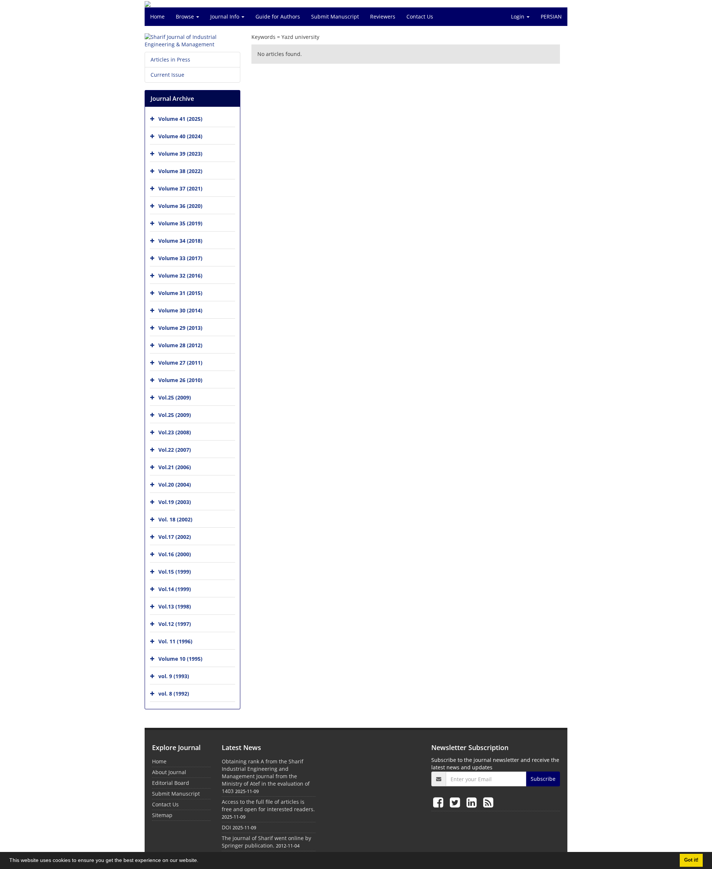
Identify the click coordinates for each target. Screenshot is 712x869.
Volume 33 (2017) (180, 258)
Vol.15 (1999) (174, 571)
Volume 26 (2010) (180, 380)
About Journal (169, 772)
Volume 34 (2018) (180, 240)
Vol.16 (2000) (174, 554)
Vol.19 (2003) (174, 501)
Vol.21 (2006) (174, 467)
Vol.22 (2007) (174, 449)
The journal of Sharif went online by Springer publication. (266, 842)
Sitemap (162, 815)
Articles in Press (170, 59)
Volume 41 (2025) (180, 118)
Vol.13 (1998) (174, 606)
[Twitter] (456, 802)
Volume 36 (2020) (180, 205)
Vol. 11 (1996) (175, 641)
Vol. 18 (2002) (175, 519)
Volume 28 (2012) (180, 345)
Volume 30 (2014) (180, 310)
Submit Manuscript (335, 16)
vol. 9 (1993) (173, 676)
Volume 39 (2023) (180, 153)
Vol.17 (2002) (174, 536)
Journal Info (225, 16)
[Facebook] (439, 802)
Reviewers (382, 16)
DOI (226, 827)
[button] (201, 861)
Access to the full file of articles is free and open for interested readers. (268, 805)
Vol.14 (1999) (174, 589)
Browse (185, 16)
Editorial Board (170, 782)
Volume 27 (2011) (180, 362)
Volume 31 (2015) (180, 292)
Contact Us (419, 16)
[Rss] (488, 802)
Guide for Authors (278, 16)
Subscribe (543, 778)
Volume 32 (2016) (180, 275)
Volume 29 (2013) (180, 327)
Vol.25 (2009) (174, 397)
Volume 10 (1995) (180, 658)
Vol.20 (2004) (174, 484)
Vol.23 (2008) (174, 432)
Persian (551, 16)
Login (518, 16)
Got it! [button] (691, 860)
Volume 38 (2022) (180, 171)
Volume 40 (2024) (180, 136)
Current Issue (167, 74)
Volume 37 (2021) (180, 188)
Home (157, 16)
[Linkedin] (473, 802)
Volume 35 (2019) (180, 223)
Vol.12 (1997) (174, 623)
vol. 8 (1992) (173, 693)
